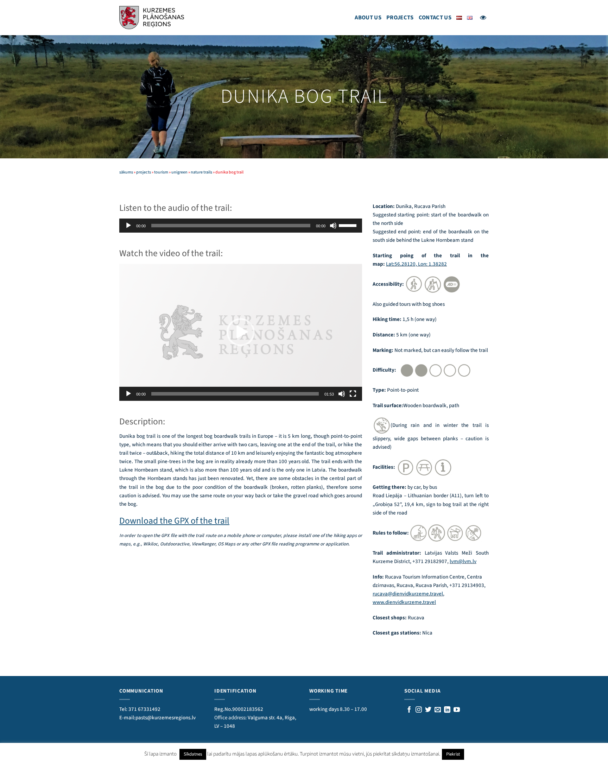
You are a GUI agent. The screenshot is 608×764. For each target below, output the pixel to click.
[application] (240, 226)
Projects (400, 17)
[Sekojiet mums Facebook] (409, 710)
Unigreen (179, 172)
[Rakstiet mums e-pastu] (438, 710)
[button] (241, 332)
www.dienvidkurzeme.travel (404, 602)
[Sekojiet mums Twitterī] (428, 710)
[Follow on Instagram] (419, 710)
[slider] (349, 225)
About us (368, 17)
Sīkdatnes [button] (193, 754)
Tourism (161, 172)
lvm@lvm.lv (463, 561)
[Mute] (333, 225)
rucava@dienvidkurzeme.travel (408, 594)
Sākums (126, 172)
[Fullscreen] (352, 393)
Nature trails (201, 172)
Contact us (435, 17)
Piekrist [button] (453, 754)
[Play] (128, 225)
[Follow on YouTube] (457, 710)
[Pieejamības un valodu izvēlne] (483, 17)
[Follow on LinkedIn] (447, 710)
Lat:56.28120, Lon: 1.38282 (416, 264)
